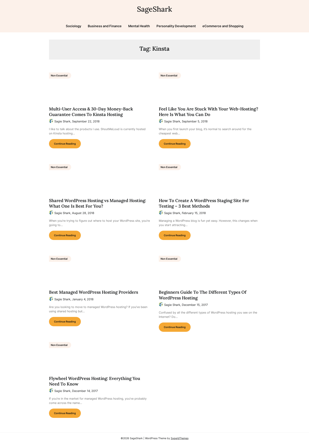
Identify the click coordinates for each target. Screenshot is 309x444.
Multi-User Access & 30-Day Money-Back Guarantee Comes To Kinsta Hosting (91, 111)
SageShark (154, 9)
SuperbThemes (179, 438)
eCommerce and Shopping (222, 26)
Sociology (73, 26)
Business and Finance (105, 26)
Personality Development (176, 26)
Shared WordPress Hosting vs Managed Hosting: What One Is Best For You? (97, 203)
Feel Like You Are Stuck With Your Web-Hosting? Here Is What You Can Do (208, 111)
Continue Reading (65, 143)
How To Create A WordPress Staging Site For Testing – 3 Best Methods (204, 203)
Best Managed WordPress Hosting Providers (93, 292)
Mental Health (139, 26)
